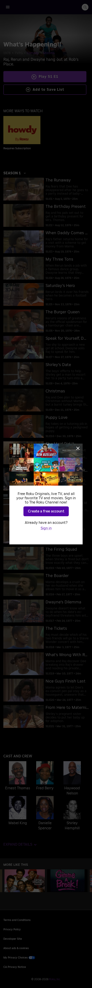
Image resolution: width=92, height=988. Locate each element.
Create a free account (46, 511)
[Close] (78, 448)
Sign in (46, 528)
